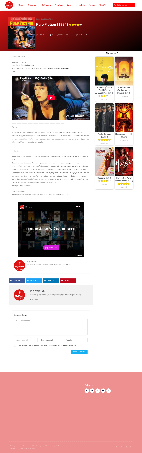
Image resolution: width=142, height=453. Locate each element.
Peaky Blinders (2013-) (104, 135)
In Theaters (46, 5)
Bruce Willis (65, 68)
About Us (102, 5)
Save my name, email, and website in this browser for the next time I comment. (47, 346)
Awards (92, 5)
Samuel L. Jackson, (53, 68)
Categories (32, 5)
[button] (17, 280)
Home (20, 5)
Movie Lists (80, 5)
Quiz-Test (59, 5)
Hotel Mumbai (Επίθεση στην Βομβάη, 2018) (124, 90)
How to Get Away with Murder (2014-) (124, 179)
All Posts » (34, 299)
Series (69, 5)
